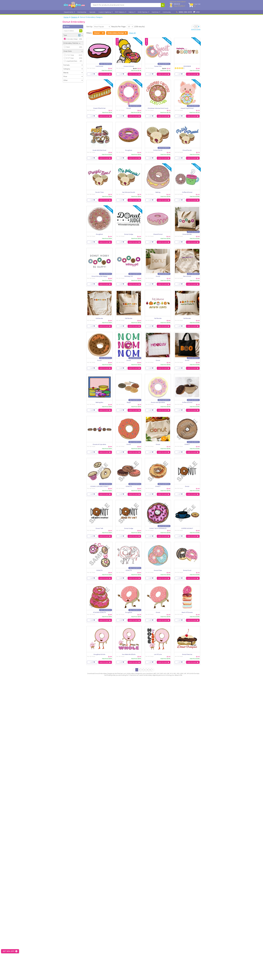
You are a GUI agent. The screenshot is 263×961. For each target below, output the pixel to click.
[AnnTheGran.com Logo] (74, 5)
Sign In (177, 4)
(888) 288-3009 (185, 12)
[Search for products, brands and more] (163, 5)
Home (66, 17)
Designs (74, 17)
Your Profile (179, 6)
